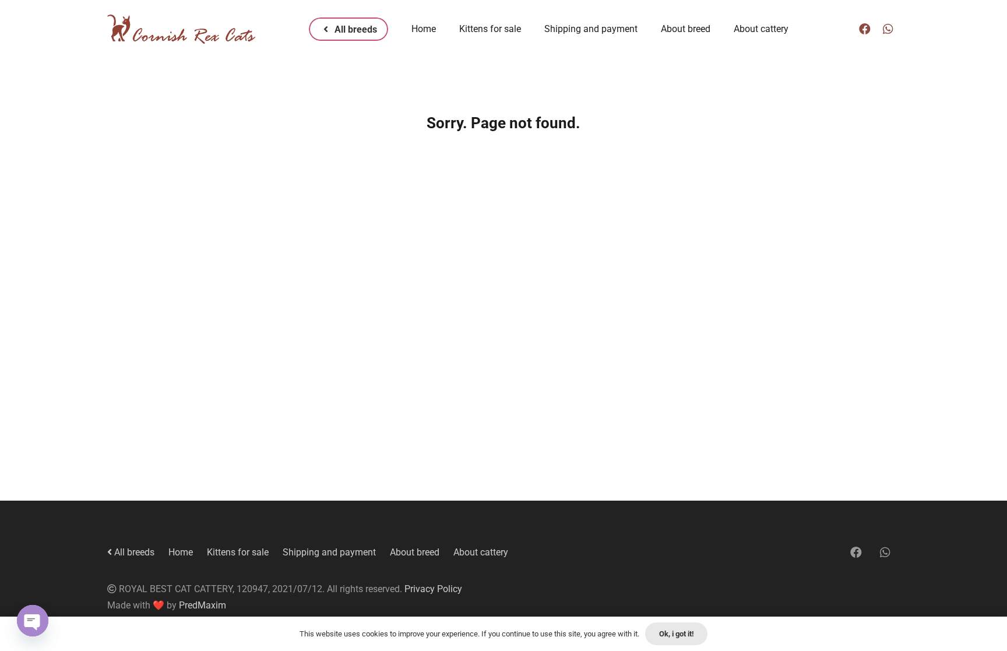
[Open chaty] (32, 620)
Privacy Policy (433, 588)
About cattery (480, 552)
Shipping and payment (329, 552)
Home (180, 552)
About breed (414, 552)
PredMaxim (202, 605)
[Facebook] (864, 29)
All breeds (133, 552)
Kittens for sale (238, 552)
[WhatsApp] (888, 29)
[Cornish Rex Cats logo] (181, 29)
